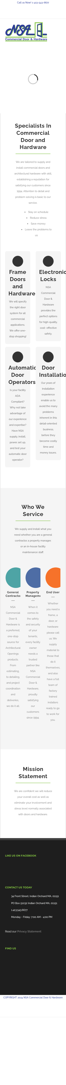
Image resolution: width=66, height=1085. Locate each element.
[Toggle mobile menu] (59, 28)
